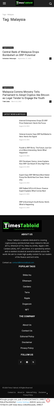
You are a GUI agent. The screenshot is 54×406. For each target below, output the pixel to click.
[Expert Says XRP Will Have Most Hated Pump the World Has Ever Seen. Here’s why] (10, 179)
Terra (27, 292)
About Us (27, 325)
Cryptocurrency (8, 48)
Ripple (27, 298)
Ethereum (27, 281)
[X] (33, 362)
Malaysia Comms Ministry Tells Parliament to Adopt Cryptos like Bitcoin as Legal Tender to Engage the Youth (26, 95)
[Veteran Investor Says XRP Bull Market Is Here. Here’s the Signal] (10, 138)
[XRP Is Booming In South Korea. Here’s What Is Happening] (10, 206)
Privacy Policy (27, 348)
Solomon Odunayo (9, 58)
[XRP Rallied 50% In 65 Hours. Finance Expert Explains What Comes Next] (10, 192)
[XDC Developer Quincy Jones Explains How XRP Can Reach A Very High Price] (10, 165)
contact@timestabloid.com (23, 262)
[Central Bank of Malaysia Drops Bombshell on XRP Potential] (27, 36)
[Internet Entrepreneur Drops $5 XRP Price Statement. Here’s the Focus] (10, 124)
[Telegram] (26, 362)
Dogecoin (27, 304)
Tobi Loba (6, 101)
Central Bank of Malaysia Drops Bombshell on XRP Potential (21, 53)
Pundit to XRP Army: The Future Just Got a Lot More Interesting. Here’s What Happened (35, 150)
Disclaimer (27, 342)
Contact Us (27, 330)
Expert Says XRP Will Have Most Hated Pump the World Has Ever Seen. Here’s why (34, 177)
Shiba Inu (27, 275)
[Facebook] (20, 362)
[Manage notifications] (48, 400)
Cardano (27, 286)
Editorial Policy (27, 336)
